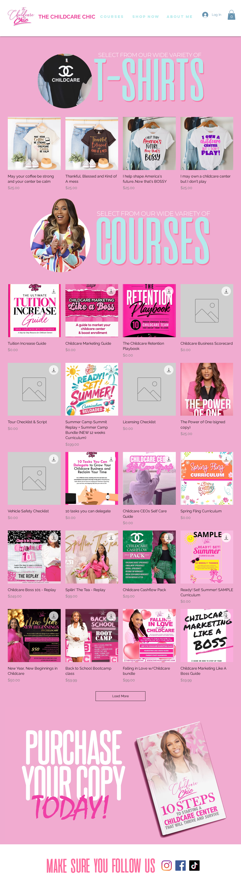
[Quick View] (34, 143)
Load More (120, 696)
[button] (231, 15)
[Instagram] (166, 865)
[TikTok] (194, 865)
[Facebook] (180, 865)
